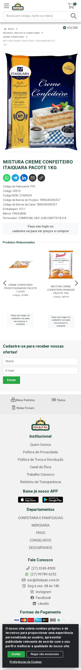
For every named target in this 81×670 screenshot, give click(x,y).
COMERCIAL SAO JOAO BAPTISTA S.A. (42, 218)
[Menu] (6, 5)
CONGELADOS (40, 540)
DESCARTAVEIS (40, 548)
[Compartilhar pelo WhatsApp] (6, 178)
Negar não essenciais (45, 654)
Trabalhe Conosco (40, 474)
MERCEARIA (41, 525)
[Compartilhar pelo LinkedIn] (24, 178)
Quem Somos (40, 445)
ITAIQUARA (19, 213)
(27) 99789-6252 (43, 574)
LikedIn (43, 604)
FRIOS (40, 533)
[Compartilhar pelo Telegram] (15, 178)
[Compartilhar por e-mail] (32, 178)
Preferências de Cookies (26, 662)
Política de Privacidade (40, 452)
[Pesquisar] (73, 16)
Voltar (72, 28)
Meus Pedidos (25, 400)
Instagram (43, 592)
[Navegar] (5, 283)
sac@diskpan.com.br (43, 580)
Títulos (60, 400)
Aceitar (16, 654)
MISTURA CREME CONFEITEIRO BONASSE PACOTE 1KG (61, 290)
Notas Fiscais (25, 408)
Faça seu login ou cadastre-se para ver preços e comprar (40, 229)
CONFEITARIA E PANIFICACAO (40, 518)
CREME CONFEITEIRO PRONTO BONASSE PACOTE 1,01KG (20, 288)
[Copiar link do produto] (41, 178)
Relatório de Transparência (40, 482)
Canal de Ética (40, 467)
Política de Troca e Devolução (40, 460)
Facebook (43, 598)
